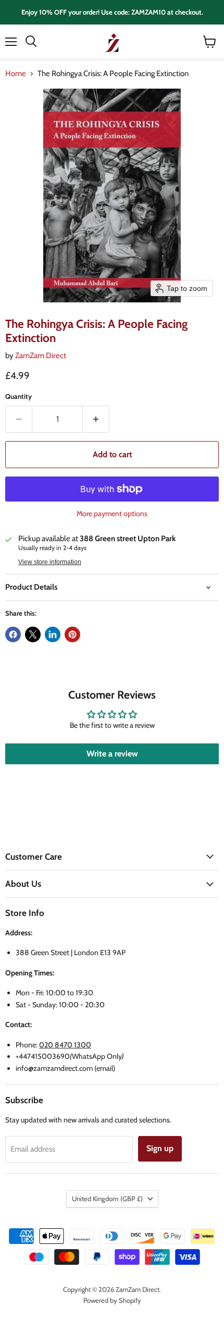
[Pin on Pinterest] (72, 634)
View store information (49, 562)
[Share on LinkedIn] (52, 634)
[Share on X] (33, 634)
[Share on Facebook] (13, 634)
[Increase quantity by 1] (96, 419)
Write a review (112, 754)
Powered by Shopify (112, 1300)
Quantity (18, 396)
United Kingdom (107, 1198)
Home (15, 73)
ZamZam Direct (40, 355)
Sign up (159, 1148)
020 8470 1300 (65, 1044)
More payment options (112, 513)
